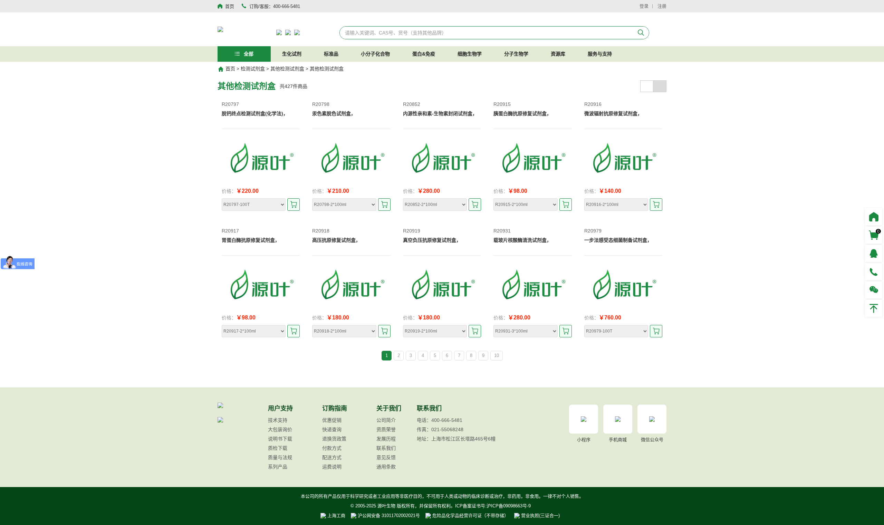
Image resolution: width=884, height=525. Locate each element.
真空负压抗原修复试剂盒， (432, 240)
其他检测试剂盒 (287, 68)
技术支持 (277, 420)
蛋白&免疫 (423, 54)
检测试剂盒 (253, 68)
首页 (230, 68)
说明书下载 (280, 439)
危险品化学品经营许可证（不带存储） (470, 515)
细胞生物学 (470, 54)
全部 (247, 54)
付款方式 (332, 448)
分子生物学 (516, 54)
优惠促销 (332, 420)
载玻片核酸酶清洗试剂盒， (522, 240)
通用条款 (386, 466)
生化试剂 (291, 54)
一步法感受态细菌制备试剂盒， (618, 240)
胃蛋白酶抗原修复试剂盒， (251, 240)
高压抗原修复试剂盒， (336, 240)
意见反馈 (386, 457)
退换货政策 (334, 439)
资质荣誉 (386, 429)
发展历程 (386, 439)
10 (496, 355)
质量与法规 (280, 457)
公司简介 (386, 420)
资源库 (558, 54)
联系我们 (386, 448)
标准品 (331, 54)
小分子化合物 (375, 54)
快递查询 (332, 429)
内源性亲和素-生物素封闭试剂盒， (440, 113)
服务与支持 (600, 54)
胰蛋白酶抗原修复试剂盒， (522, 113)
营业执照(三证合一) (540, 515)
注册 (661, 6)
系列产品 (277, 466)
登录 (644, 6)
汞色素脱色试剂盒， (334, 113)
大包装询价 (280, 429)
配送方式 (332, 457)
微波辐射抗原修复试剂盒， (613, 113)
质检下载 (277, 448)
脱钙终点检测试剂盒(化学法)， (255, 113)
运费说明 (332, 466)
